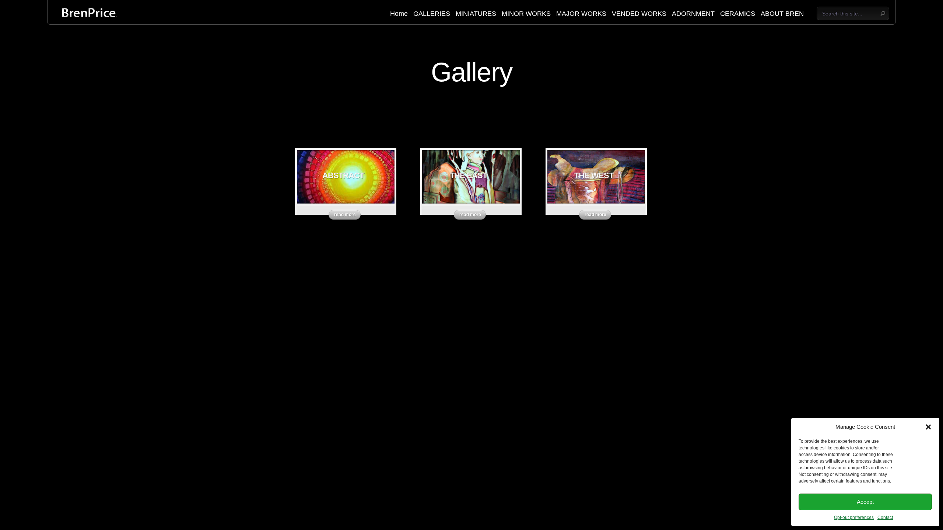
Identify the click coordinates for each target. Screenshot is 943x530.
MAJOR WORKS (581, 13)
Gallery (471, 72)
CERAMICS (737, 13)
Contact (885, 517)
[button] (928, 427)
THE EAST (468, 175)
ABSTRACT (343, 175)
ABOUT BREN (782, 13)
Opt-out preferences (854, 517)
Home (399, 13)
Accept (865, 502)
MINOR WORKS (526, 13)
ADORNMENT (693, 13)
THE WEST (593, 175)
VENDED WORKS (639, 13)
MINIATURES (476, 13)
